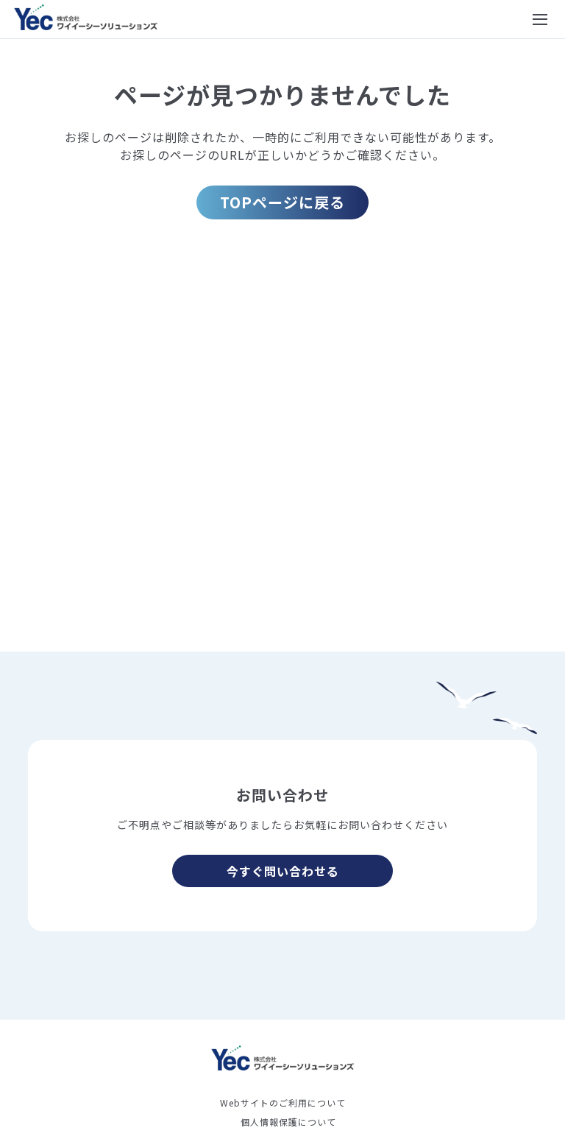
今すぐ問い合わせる (283, 871)
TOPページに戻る (282, 202)
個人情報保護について (288, 1121)
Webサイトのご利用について (283, 1102)
